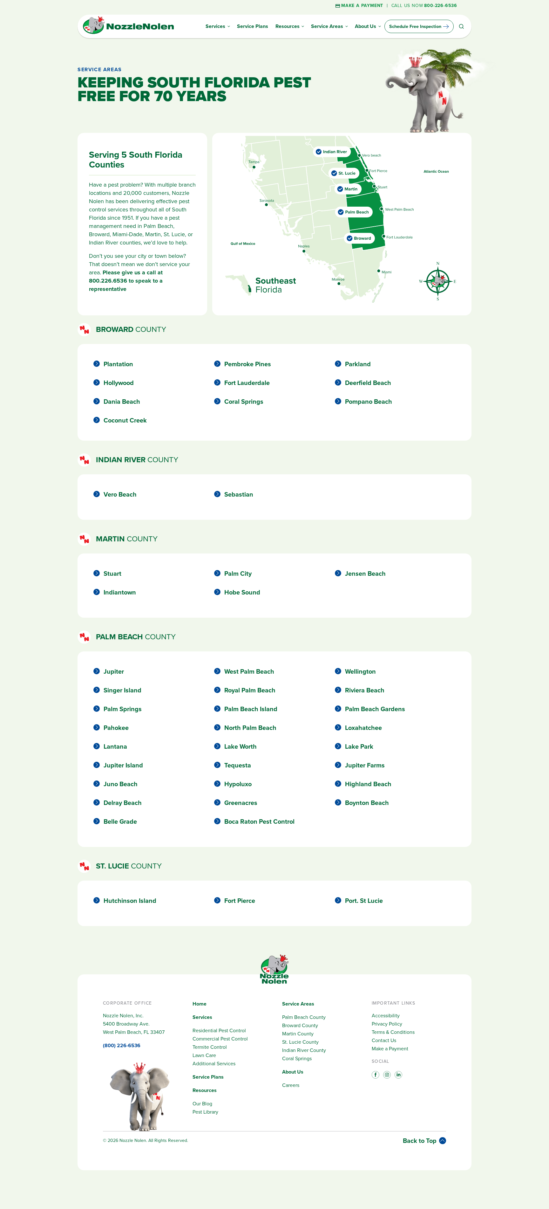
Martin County (298, 1033)
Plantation (118, 364)
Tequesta (237, 765)
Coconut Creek (125, 420)
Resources (205, 1090)
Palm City (238, 573)
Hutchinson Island (130, 900)
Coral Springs (243, 401)
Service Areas (298, 1003)
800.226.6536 (108, 281)
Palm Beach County (304, 1017)
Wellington (360, 671)
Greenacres (240, 802)
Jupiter (114, 671)
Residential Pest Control (219, 1030)
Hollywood (119, 383)
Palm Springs (123, 709)
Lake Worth (240, 746)
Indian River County (304, 1050)
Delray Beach (123, 802)
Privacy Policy (387, 1023)
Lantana (115, 746)
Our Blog (202, 1103)
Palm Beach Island (250, 709)
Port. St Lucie (364, 900)
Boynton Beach (367, 802)
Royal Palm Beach (249, 690)
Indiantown (120, 592)
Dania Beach (122, 401)
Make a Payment (390, 1048)
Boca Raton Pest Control (259, 821)
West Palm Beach (249, 671)
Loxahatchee (363, 727)
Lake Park (359, 746)
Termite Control (210, 1047)
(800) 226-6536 (121, 1045)
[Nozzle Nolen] (129, 33)
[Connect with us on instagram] (386, 1074)
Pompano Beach (368, 401)
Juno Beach (121, 784)
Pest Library (205, 1112)
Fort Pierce (239, 900)
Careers (290, 1085)
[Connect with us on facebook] (375, 1074)
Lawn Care (204, 1055)
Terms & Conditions (393, 1032)
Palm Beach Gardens (375, 709)
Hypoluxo (238, 784)
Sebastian (238, 494)
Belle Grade (120, 821)
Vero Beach (120, 494)
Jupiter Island (123, 765)
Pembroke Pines (247, 364)
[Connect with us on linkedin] (398, 1074)
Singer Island (122, 690)
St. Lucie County (300, 1042)
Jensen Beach (365, 573)
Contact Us (384, 1040)
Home (200, 1003)
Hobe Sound (242, 592)
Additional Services (214, 1063)
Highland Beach (368, 784)
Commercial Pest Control (220, 1038)
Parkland (358, 364)
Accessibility (386, 1015)
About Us (292, 1071)
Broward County (300, 1025)
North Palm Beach (250, 727)
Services (202, 1017)
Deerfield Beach (368, 383)
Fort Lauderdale (247, 383)
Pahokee (116, 727)
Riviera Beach (364, 690)
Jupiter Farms (365, 765)
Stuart (112, 573)
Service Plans (208, 1077)
